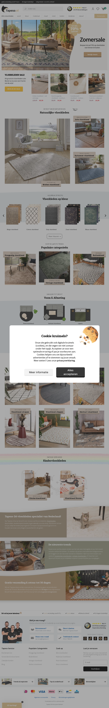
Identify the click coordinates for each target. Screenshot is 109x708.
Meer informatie (38, 372)
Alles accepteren (70, 372)
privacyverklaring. (66, 360)
